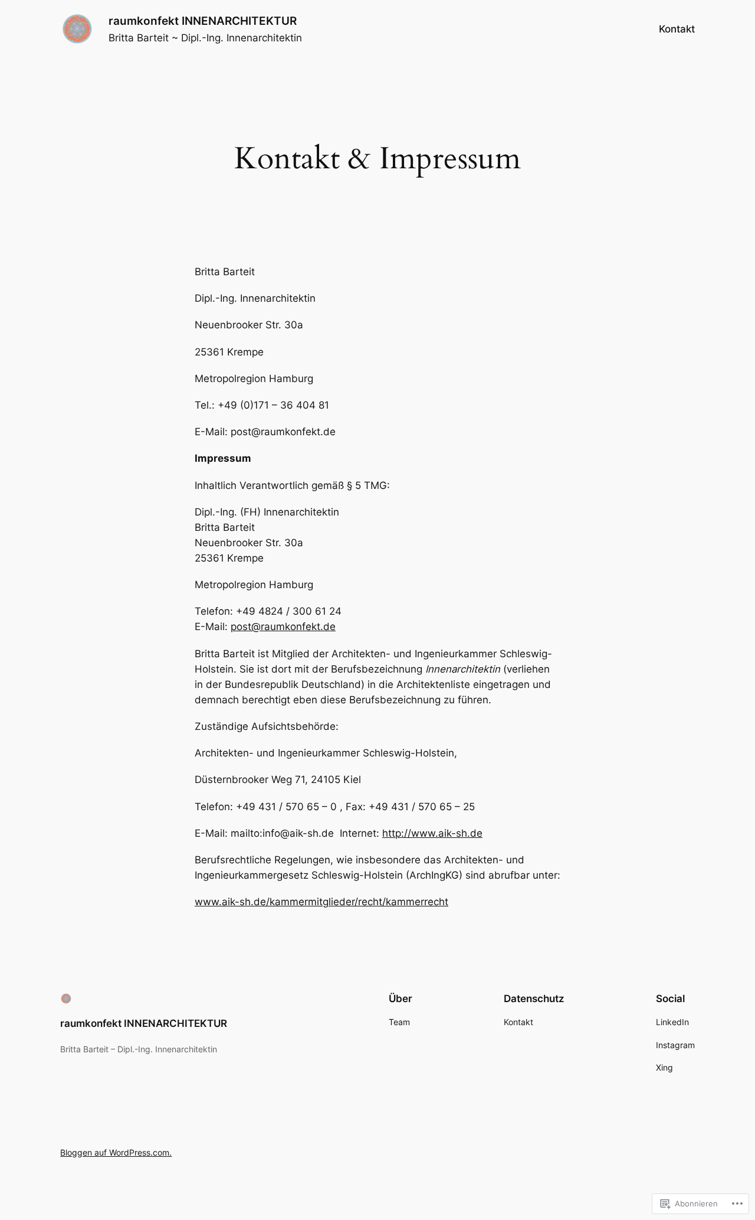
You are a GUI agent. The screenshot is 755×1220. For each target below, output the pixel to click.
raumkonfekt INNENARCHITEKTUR (203, 21)
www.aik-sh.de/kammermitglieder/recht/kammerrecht (321, 902)
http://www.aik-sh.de (432, 833)
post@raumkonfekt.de (283, 626)
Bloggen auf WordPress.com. (116, 1152)
